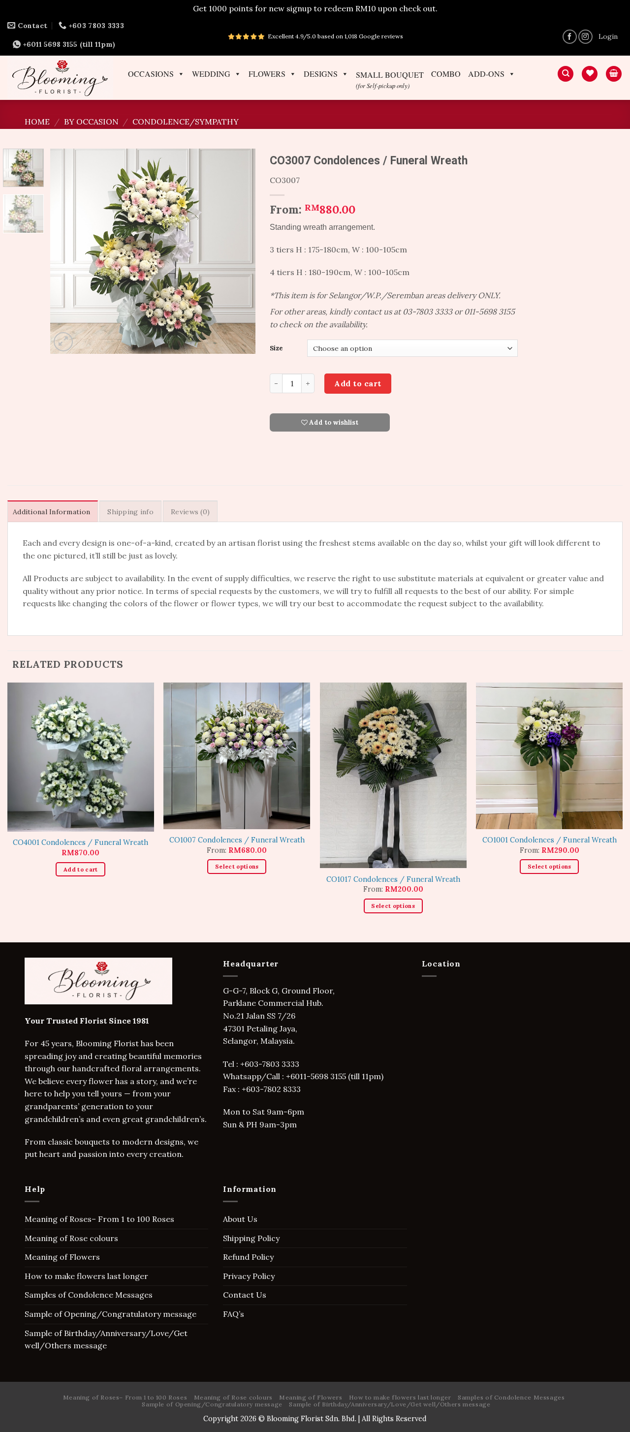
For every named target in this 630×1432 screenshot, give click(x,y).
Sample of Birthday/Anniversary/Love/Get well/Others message (106, 1339)
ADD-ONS (486, 74)
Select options (237, 866)
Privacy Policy (249, 1276)
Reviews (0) (190, 511)
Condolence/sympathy (185, 121)
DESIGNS (321, 74)
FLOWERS (267, 74)
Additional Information (51, 511)
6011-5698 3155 (318, 1076)
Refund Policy (248, 1257)
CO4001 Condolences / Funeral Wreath (80, 842)
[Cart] (614, 74)
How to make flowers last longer (86, 1276)
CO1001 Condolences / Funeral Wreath (549, 840)
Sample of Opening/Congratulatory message (110, 1314)
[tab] (52, 511)
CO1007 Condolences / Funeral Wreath (237, 840)
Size (276, 348)
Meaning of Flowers (62, 1257)
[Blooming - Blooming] (60, 77)
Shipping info (130, 511)
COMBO (446, 74)
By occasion (91, 121)
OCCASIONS (151, 74)
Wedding (211, 74)
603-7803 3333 (273, 1064)
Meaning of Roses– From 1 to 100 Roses (99, 1219)
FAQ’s (233, 1314)
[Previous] (67, 251)
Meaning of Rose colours (71, 1238)
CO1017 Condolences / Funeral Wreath (393, 879)
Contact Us (244, 1295)
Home (37, 121)
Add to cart (357, 383)
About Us (240, 1219)
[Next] (239, 251)
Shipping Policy (251, 1238)
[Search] (565, 74)
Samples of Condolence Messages (89, 1295)
